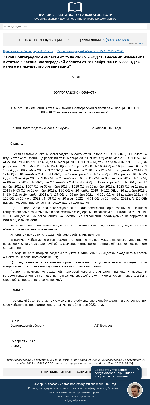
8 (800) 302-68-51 (117, 40)
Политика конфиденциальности (75, 396)
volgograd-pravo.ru (75, 400)
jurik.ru (141, 43)
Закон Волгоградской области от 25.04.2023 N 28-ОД (91, 51)
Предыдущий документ (58, 371)
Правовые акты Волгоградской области (28, 51)
